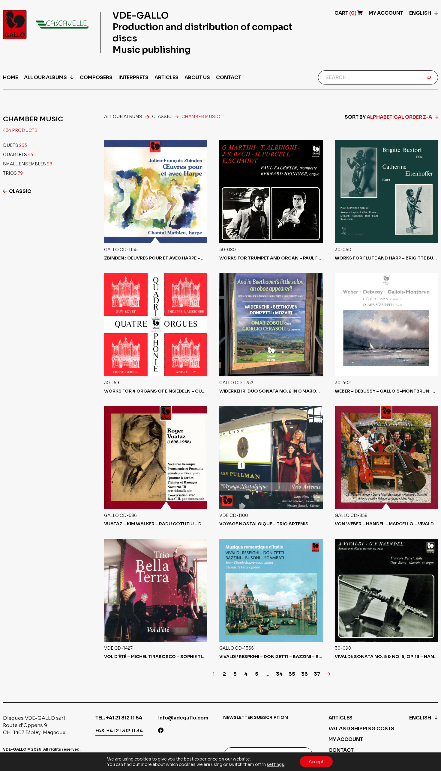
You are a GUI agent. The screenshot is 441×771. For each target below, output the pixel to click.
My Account (386, 13)
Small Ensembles (27, 164)
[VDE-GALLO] (45, 24)
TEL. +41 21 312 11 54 (118, 718)
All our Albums (45, 77)
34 (279, 674)
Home (10, 77)
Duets (15, 145)
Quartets (18, 154)
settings (275, 764)
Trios (13, 173)
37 (317, 674)
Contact (228, 77)
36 (304, 674)
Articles (166, 77)
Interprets (133, 77)
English (420, 13)
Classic (20, 191)
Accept (316, 761)
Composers (96, 77)
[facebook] (161, 731)
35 (292, 674)
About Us (197, 77)
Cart (345, 13)
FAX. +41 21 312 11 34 (119, 731)
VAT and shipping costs (361, 728)
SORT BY (388, 117)
